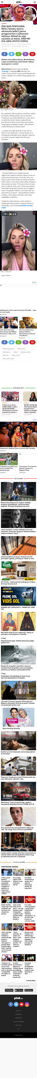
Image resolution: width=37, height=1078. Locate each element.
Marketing (18, 1014)
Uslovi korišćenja (18, 1021)
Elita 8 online (21, 348)
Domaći (4, 23)
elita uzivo (6, 355)
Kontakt (18, 1011)
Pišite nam (18, 1025)
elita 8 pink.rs (7, 352)
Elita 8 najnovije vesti (8, 348)
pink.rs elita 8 (16, 355)
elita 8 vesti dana (25, 352)
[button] (3, 156)
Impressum (18, 1018)
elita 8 (16, 352)
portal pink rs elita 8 (8, 358)
